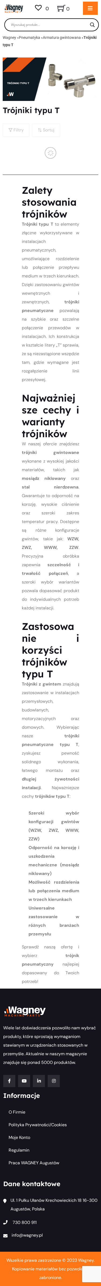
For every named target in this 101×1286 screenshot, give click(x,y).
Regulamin (19, 1150)
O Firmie (17, 1112)
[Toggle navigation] (90, 8)
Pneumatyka (29, 37)
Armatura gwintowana (62, 37)
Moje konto (19, 1137)
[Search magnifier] (92, 25)
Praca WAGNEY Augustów (34, 1163)
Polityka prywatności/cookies (38, 1125)
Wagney (9, 37)
